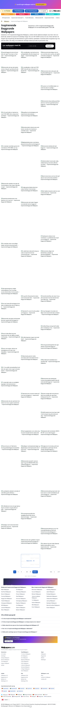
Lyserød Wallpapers (5, 607)
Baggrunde (21, 14)
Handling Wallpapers (51, 589)
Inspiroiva (21, 691)
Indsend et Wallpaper (45, 677)
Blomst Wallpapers (5, 594)
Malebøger (51, 14)
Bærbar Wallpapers (20, 609)
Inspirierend (5, 688)
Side (51, 571)
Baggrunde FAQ (24, 677)
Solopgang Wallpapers (6, 603)
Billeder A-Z (3, 679)
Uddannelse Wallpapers (52, 598)
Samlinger (3, 655)
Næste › (35, 571)
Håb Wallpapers (35, 604)
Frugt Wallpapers (24, 661)
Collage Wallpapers (25, 669)
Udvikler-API (43, 679)
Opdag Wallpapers (5, 657)
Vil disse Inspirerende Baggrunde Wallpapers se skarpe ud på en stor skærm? (21, 621)
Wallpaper (20, 694)
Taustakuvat (48, 696)
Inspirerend (44, 688)
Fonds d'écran (26, 696)
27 (30, 571)
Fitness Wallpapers (20, 594)
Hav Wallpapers (24, 657)
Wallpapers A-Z (4, 675)
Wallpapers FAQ (24, 675)
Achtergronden (17, 696)
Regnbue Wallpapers (21, 603)
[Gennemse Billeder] (44, 14)
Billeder (37, 14)
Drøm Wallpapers (36, 607)
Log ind (44, 10)
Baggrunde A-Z (4, 677)
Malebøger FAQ (24, 681)
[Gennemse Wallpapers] (14, 14)
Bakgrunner (40, 696)
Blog (42, 675)
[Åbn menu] (58, 11)
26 (27, 571)
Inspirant (52, 688)
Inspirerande (14, 688)
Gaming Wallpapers (25, 667)
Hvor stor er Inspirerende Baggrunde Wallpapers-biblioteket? (17, 628)
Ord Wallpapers (19, 605)
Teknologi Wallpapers (21, 591)
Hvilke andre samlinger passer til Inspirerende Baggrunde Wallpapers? (19, 632)
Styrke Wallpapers (36, 602)
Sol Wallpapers (19, 589)
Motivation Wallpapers (37, 589)
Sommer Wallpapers (21, 598)
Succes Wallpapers (36, 591)
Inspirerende (12, 691)
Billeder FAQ (23, 679)
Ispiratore (29, 688)
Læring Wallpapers (51, 600)
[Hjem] (1, 21)
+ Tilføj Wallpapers (18, 10)
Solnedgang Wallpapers (21, 600)
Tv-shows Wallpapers (25, 654)
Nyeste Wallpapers (5, 659)
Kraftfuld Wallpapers (6, 591)
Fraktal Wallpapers (5, 600)
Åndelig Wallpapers (51, 594)
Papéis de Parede (38, 694)
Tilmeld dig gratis (32, 10)
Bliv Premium (7, 10)
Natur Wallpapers (5, 609)
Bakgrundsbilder (28, 694)
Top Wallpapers (4, 661)
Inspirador (22, 688)
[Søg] (54, 11)
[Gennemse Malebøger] (59, 14)
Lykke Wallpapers (51, 591)
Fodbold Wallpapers (25, 665)
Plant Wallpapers (24, 663)
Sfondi (45, 694)
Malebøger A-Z (4, 681)
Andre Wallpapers (51, 607)
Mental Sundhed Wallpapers (53, 605)
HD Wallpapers (24, 655)
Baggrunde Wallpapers (6, 598)
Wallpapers (7, 14)
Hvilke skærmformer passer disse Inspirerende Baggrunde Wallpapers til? (20, 625)
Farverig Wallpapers (5, 596)
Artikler (2, 665)
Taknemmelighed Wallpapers (36, 597)
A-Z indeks (3, 654)
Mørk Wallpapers (5, 589)
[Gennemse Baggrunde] (29, 14)
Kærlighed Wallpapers (52, 603)
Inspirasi (5, 691)
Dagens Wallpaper (5, 663)
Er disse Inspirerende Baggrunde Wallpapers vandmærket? (16, 618)
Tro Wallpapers (35, 600)
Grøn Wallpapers (24, 670)
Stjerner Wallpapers (20, 607)
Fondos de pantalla (7, 696)
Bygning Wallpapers (25, 659)
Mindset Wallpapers (36, 594)
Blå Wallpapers (4, 605)
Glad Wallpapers (20, 596)
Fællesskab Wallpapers (52, 596)
